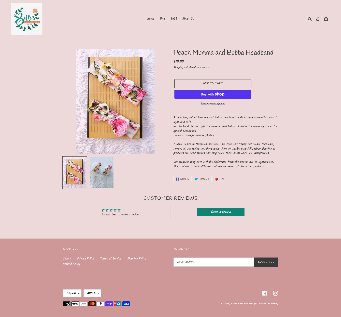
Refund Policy (71, 264)
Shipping (178, 67)
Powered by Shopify (268, 304)
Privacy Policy (85, 258)
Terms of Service (110, 258)
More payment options (213, 104)
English (71, 293)
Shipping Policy (136, 258)
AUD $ (91, 293)
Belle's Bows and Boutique (244, 304)
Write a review (221, 212)
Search (67, 258)
